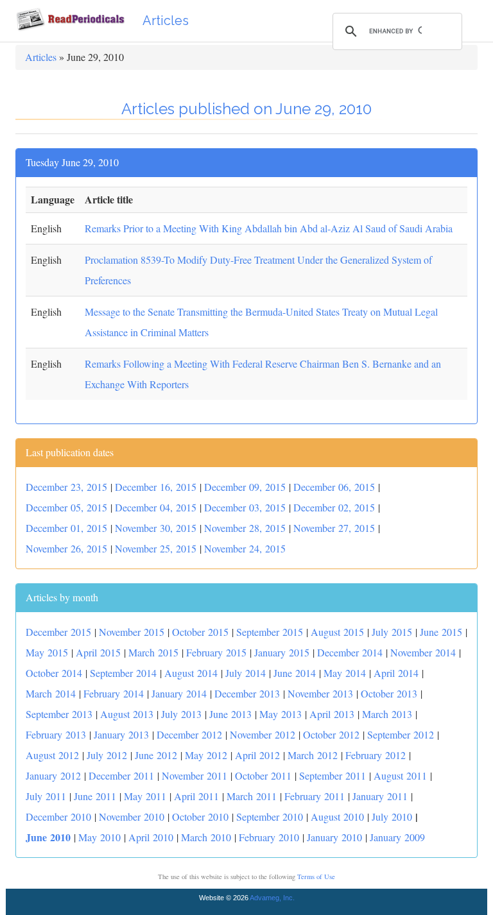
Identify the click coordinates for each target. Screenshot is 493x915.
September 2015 (269, 631)
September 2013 (59, 714)
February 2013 (56, 734)
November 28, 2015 (245, 527)
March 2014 (51, 693)
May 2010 (99, 837)
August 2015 (337, 631)
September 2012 (400, 734)
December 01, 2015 (66, 527)
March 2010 (206, 837)
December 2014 (350, 652)
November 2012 (262, 734)
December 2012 (189, 734)
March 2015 (153, 652)
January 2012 (53, 775)
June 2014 (294, 673)
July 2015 (392, 631)
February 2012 (375, 755)
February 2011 (314, 796)
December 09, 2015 (245, 486)
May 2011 (145, 796)
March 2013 (387, 714)
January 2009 (397, 837)
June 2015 (441, 631)
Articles (166, 20)
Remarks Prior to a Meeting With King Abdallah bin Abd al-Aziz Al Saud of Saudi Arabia (269, 228)
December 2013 (247, 693)
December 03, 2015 (245, 507)
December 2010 (58, 816)
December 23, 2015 (66, 486)
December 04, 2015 (155, 507)
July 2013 (181, 714)
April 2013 (331, 714)
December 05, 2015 (66, 507)
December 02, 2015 (334, 507)
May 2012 (206, 755)
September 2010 (269, 816)
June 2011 (95, 796)
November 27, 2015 (334, 527)
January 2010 (334, 837)
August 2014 (191, 673)
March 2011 (252, 796)
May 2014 (345, 673)
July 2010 (392, 816)
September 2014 (123, 673)
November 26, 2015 (66, 548)
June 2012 (156, 755)
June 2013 (230, 714)
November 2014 (423, 652)
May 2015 (47, 652)
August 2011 (400, 775)
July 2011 (46, 796)
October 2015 (200, 631)
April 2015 (98, 652)
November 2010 (131, 816)
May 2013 (280, 714)
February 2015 (216, 652)
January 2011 (380, 796)
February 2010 (269, 837)
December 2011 (121, 775)
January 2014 (179, 693)
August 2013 (126, 714)
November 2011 (194, 775)
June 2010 (48, 837)
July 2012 (107, 755)
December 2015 (58, 631)
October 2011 (263, 775)
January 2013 (121, 734)
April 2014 (396, 673)
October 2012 (331, 734)
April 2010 (150, 837)
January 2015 (281, 652)
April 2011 (196, 796)
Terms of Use (316, 876)
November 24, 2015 (245, 548)
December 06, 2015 (334, 486)
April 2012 (257, 755)
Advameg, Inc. (272, 898)
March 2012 (313, 755)
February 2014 (113, 693)
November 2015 (131, 631)
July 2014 (245, 673)
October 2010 (200, 816)
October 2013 (389, 693)
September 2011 (332, 775)
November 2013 (320, 693)
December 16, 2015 (155, 486)
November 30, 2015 (155, 527)
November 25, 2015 (155, 548)
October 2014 (54, 673)
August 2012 (52, 755)
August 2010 (337, 816)
